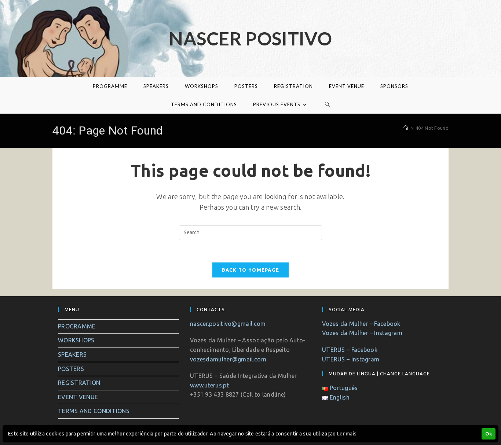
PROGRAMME (77, 326)
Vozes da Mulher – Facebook (361, 323)
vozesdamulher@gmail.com (228, 359)
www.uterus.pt (209, 385)
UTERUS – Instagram (350, 359)
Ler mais (346, 434)
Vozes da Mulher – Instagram (362, 333)
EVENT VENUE (78, 397)
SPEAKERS (72, 354)
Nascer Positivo (250, 38)
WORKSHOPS (76, 340)
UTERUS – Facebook (349, 349)
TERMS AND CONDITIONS (93, 411)
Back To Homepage (250, 269)
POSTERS (71, 368)
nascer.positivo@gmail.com (228, 323)
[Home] (405, 127)
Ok (488, 433)
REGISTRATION (79, 382)
